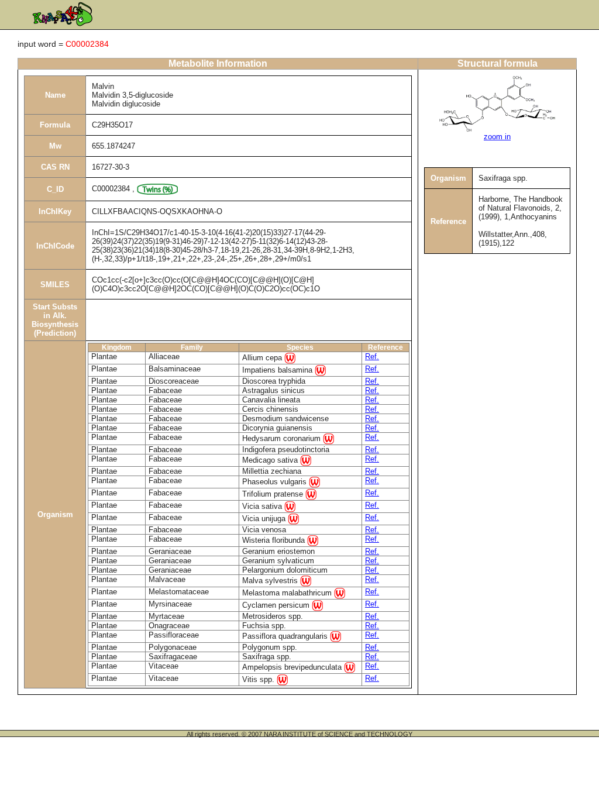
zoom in (497, 136)
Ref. (372, 356)
